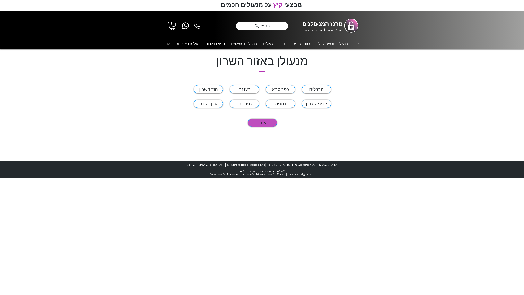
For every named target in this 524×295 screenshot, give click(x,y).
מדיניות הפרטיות (279, 164)
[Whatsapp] (185, 25)
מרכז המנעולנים (322, 23)
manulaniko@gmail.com (301, 174)
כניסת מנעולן (328, 164)
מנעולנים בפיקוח (314, 30)
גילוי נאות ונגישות (303, 164)
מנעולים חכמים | (333, 30)
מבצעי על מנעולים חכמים (262, 4)
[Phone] (197, 25)
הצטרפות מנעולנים (212, 164)
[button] (172, 26)
